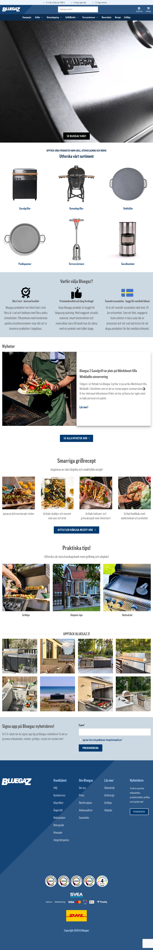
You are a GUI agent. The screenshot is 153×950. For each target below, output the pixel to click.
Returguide (58, 825)
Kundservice (59, 795)
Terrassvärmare (88, 17)
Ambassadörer (86, 810)
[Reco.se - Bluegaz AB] (50, 881)
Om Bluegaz (86, 780)
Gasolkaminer (128, 264)
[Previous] (9, 388)
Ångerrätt (58, 810)
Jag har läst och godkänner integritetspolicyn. (102, 739)
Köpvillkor (58, 802)
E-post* (82, 725)
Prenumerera (90, 748)
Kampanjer (27, 17)
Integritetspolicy (61, 840)
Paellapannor (25, 264)
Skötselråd (109, 788)
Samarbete (84, 817)
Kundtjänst (60, 780)
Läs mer (109, 780)
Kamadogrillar (76, 208)
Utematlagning (53, 17)
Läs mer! (83, 407)
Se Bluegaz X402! (76, 136)
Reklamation (59, 817)
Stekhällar (128, 208)
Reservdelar (107, 17)
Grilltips (127, 17)
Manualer (57, 832)
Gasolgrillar (25, 208)
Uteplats (108, 810)
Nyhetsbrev (137, 780)
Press (81, 795)
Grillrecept (109, 795)
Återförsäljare (85, 802)
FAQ (55, 788)
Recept (118, 17)
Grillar (37, 17)
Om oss (82, 788)
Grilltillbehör (70, 17)
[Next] (144, 388)
